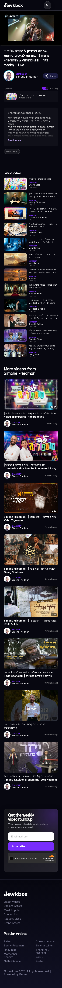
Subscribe (18, 846)
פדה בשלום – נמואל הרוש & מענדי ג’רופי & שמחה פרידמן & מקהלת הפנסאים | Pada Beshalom (28, 674)
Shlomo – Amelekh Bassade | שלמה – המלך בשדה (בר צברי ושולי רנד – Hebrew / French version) (43, 271)
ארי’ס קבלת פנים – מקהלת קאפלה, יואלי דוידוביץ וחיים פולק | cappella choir (43, 332)
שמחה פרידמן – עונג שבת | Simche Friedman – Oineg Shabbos (29, 570)
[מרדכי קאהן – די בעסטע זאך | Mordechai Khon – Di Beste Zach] (15, 305)
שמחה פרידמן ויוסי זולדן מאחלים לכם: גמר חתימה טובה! (24, 726)
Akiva (7, 941)
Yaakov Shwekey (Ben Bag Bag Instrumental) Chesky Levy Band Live (42, 347)
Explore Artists (13, 905)
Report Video (12, 151)
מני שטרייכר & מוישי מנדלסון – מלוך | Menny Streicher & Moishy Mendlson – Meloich (43, 195)
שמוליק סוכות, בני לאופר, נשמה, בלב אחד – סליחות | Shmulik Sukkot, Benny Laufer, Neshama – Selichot (43, 316)
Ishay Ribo (10, 949)
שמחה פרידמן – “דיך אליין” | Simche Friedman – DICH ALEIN (30, 622)
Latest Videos (12, 901)
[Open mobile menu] (56, 5)
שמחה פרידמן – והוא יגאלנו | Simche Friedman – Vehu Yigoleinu (30, 518)
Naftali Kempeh (13, 961)
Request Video (12, 918)
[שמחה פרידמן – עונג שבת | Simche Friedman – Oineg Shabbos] (31, 549)
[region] (31, 28)
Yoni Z (39, 957)
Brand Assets (12, 923)
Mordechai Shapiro (10, 955)
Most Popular (12, 910)
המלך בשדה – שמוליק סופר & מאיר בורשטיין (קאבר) (43, 286)
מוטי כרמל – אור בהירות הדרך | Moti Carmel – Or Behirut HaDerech (41, 240)
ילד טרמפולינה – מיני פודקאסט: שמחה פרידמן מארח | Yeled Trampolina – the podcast (30, 415)
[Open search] (47, 5)
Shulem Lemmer (46, 941)
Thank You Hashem (42, 951)
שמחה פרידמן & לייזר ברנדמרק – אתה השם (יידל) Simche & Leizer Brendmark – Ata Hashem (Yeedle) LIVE (30, 778)
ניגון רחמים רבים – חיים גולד (40, 179)
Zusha (39, 961)
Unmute (11, 16)
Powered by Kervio (15, 974)
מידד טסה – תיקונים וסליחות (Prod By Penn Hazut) (43, 225)
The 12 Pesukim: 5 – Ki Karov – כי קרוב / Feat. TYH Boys (43, 210)
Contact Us (11, 914)
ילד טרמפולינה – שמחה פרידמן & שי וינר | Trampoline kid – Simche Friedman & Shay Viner (30, 466)
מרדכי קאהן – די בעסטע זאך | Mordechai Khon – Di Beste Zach (42, 301)
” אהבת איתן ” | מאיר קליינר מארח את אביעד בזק (43, 255)
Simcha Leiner (44, 945)
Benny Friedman (14, 945)
